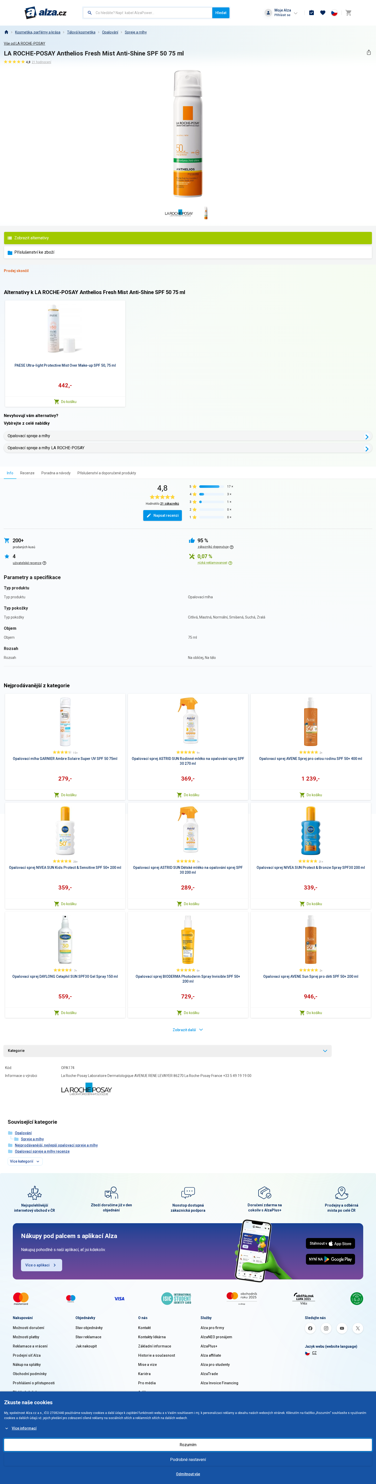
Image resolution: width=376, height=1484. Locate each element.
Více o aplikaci (37, 1265)
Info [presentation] (10, 473)
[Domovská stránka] (6, 32)
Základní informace (154, 1346)
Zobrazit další (184, 1030)
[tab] (10, 473)
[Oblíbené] (323, 13)
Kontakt (144, 1328)
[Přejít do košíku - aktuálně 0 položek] (348, 13)
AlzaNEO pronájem (216, 1337)
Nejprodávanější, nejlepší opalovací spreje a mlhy (56, 1145)
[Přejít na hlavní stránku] (46, 12)
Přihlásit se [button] (282, 15)
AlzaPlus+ (209, 1346)
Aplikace (145, 1392)
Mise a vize (147, 1365)
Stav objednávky (89, 1328)
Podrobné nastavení (188, 1459)
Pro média (147, 1383)
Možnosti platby (26, 1337)
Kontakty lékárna (152, 1337)
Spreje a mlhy (136, 32)
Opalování (110, 32)
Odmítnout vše (188, 1474)
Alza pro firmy (212, 1328)
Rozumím (188, 1444)
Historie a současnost (156, 1355)
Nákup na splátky (27, 1365)
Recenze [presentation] (27, 473)
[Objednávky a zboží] (311, 13)
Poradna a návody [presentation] (56, 473)
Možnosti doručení (28, 1328)
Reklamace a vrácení (30, 1346)
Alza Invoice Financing (219, 1383)
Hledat (220, 13)
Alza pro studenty (215, 1365)
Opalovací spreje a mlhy (29, 435)
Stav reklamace (88, 1337)
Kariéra (144, 1374)
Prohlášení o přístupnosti (34, 1383)
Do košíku (68, 402)
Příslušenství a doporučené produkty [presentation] (107, 473)
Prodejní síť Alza (27, 1355)
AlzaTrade (209, 1374)
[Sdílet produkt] (368, 52)
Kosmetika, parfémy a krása (37, 32)
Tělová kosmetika (81, 32)
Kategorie (16, 1051)
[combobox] (147, 12)
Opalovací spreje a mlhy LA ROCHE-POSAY (46, 447)
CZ (314, 1353)
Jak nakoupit (86, 1346)
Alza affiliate (211, 1355)
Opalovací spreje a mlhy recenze (42, 1151)
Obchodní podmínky (30, 1374)
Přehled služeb (25, 1392)
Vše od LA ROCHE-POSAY (24, 43)
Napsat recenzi (166, 515)
